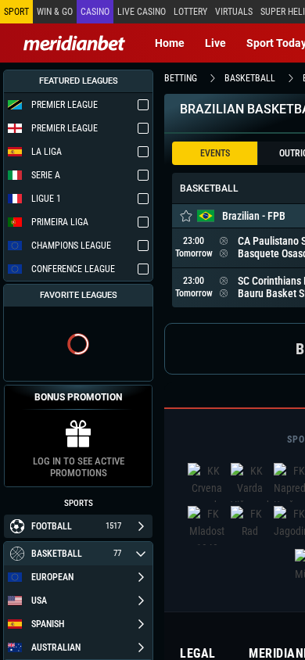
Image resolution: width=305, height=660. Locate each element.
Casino (95, 11)
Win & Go (55, 11)
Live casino (141, 11)
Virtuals (234, 11)
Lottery (190, 11)
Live (215, 43)
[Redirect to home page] (74, 43)
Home (170, 43)
